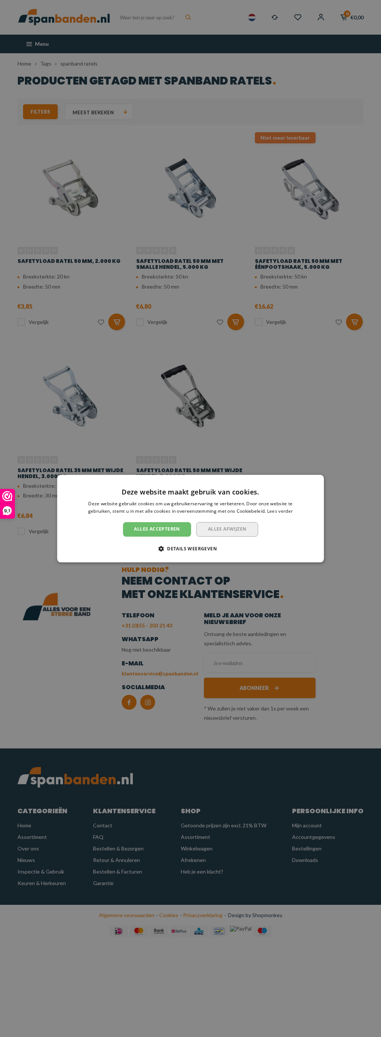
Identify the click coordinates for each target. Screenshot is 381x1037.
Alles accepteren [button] (157, 529)
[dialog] (190, 518)
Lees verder (280, 511)
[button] (190, 548)
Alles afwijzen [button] (227, 529)
